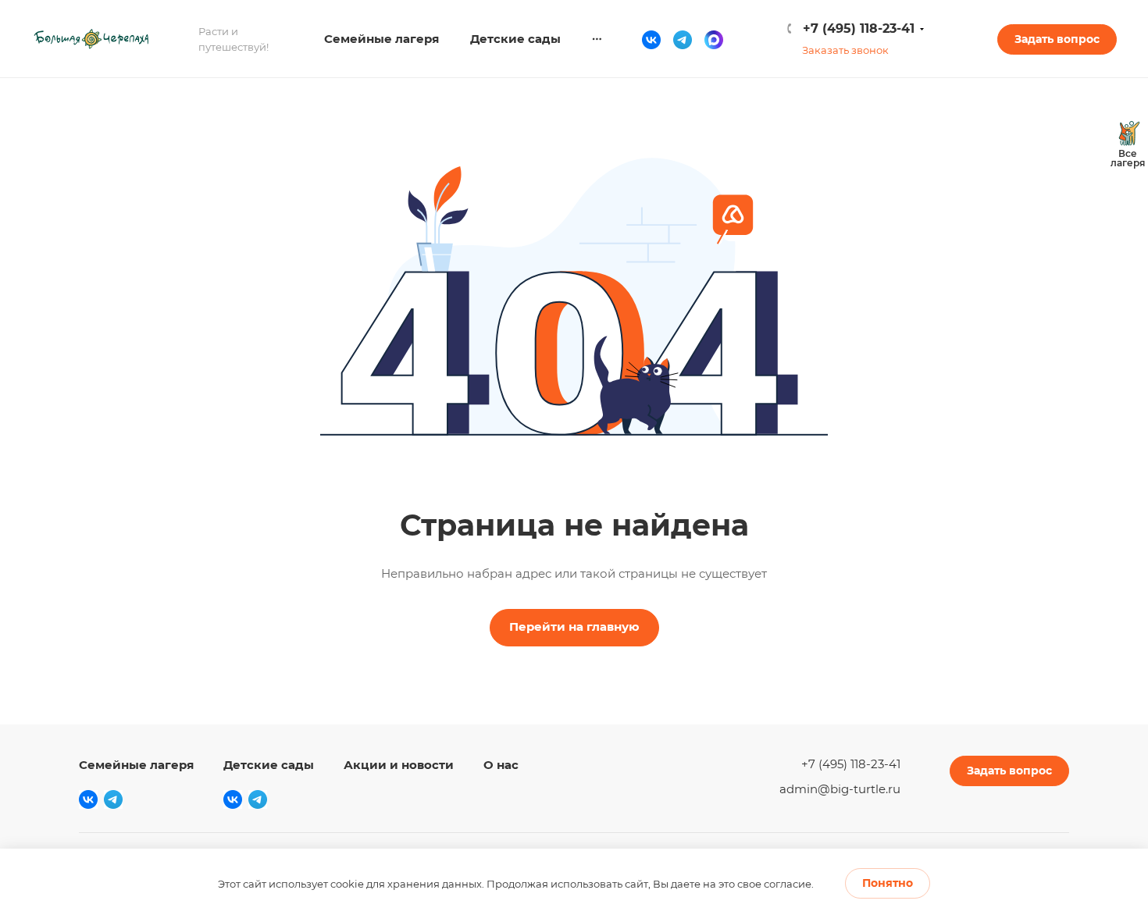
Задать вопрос (1057, 39)
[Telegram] (682, 39)
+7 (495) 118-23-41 (858, 28)
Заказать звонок (845, 50)
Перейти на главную (574, 626)
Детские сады (268, 764)
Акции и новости (399, 764)
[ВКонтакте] (651, 39)
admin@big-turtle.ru (839, 788)
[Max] (713, 39)
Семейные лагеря (136, 764)
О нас (501, 764)
